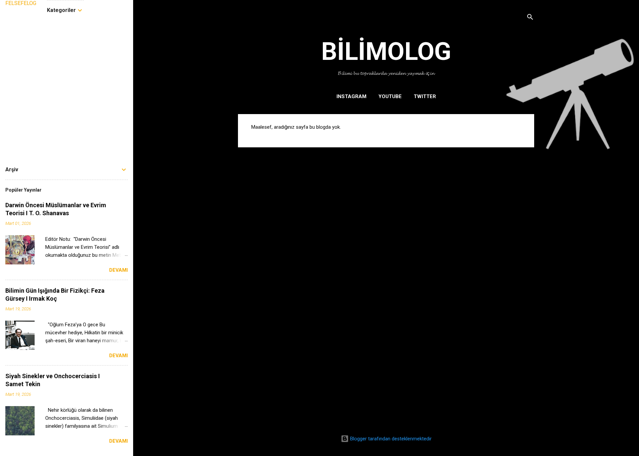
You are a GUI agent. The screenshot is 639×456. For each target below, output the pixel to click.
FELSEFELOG (20, 3)
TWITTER (425, 96)
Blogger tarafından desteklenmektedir (390, 439)
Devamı (118, 270)
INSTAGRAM (351, 96)
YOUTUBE (390, 96)
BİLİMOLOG (386, 51)
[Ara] (530, 18)
